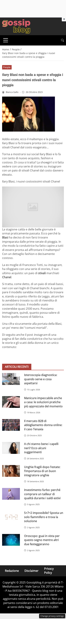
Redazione (12, 571)
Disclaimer (31, 571)
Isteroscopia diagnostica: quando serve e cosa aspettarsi (40, 379)
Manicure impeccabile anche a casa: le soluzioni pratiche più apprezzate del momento (43, 402)
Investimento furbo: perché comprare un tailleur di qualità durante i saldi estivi (42, 494)
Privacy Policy (49, 571)
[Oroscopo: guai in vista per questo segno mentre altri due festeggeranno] (11, 540)
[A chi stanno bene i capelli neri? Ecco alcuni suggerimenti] (11, 448)
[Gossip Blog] (16, 26)
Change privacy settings (52, 615)
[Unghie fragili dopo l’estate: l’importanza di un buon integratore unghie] (11, 471)
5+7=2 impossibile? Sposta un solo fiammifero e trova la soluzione (43, 517)
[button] (62, 40)
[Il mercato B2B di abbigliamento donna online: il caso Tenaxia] (11, 425)
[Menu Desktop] (5, 40)
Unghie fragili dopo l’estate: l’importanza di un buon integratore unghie (42, 471)
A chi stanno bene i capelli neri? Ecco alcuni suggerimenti (41, 448)
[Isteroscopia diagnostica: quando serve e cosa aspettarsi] (11, 379)
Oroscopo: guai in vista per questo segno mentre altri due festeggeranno (42, 540)
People (6, 67)
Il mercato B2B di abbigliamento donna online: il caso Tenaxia (43, 425)
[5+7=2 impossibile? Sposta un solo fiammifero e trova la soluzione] (11, 517)
